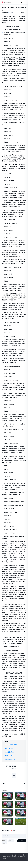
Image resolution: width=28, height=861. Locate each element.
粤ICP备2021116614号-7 (18, 855)
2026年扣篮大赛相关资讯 (11, 744)
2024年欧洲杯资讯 (10, 759)
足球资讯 (22, 12)
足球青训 (14, 766)
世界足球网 (5, 12)
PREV (3, 784)
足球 (7, 766)
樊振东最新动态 (9, 748)
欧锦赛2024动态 (9, 755)
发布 (22, 840)
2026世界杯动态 (9, 752)
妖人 (10, 766)
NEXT (25, 784)
